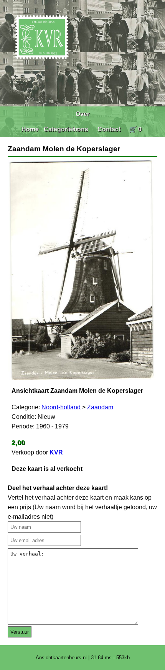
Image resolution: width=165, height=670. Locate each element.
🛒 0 (135, 129)
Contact (108, 129)
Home (30, 129)
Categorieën (61, 129)
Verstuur (19, 632)
